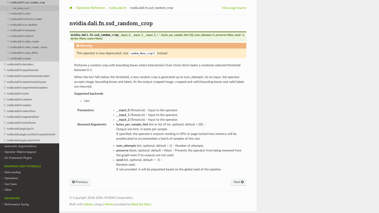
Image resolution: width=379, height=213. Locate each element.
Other (8, 189)
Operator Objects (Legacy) (20, 151)
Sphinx (88, 204)
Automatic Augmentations (21, 146)
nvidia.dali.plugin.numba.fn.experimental (31, 134)
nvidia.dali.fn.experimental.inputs (26, 81)
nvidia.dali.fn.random (19, 99)
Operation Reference (90, 7)
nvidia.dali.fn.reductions (21, 111)
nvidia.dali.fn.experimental (22, 70)
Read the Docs (141, 204)
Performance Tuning (17, 204)
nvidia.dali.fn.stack (20, 13)
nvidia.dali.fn (118, 7)
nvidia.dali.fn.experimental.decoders (28, 76)
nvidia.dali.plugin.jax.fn (20, 128)
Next (237, 182)
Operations (11, 178)
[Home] (70, 7)
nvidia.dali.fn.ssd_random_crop (27, 2)
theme (109, 204)
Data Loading (13, 172)
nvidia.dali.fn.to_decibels (23, 25)
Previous (81, 182)
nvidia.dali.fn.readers (19, 105)
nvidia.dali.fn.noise (18, 93)
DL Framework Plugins (18, 157)
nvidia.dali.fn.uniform (22, 36)
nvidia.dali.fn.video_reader (24, 41)
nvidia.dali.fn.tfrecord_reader (26, 19)
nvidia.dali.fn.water (20, 58)
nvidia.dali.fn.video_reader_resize (28, 47)
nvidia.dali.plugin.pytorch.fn (23, 140)
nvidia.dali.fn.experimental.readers (27, 87)
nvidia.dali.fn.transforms (21, 122)
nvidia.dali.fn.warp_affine (24, 53)
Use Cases (11, 184)
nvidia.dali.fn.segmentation (23, 116)
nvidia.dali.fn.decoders (20, 64)
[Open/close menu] (8, 3)
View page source (234, 7)
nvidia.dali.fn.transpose (23, 30)
